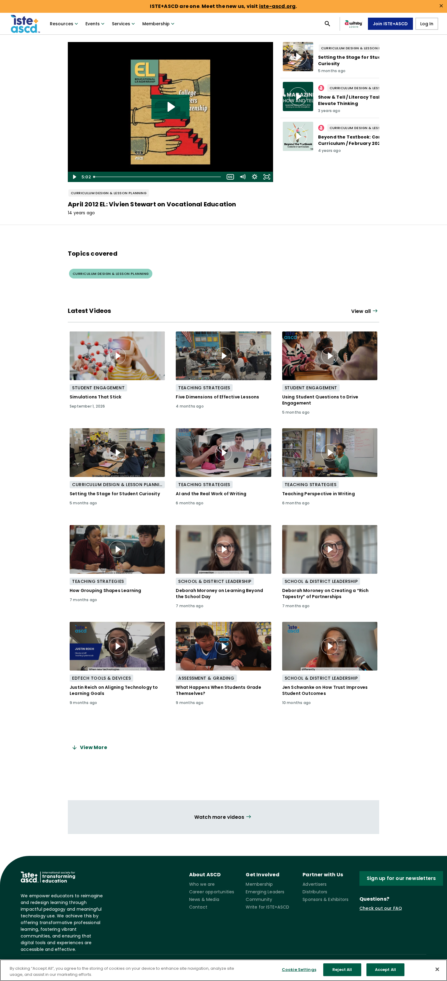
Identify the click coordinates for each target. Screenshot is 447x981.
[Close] (437, 969)
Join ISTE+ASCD (390, 24)
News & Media (204, 899)
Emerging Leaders (265, 892)
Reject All (342, 969)
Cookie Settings (299, 969)
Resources (61, 24)
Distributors (315, 892)
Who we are (202, 884)
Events (92, 24)
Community (259, 899)
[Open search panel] (327, 23)
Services (121, 24)
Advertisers (315, 884)
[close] (441, 6)
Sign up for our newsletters (401, 878)
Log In (426, 24)
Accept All (385, 969)
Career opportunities (211, 892)
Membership (156, 24)
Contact (198, 907)
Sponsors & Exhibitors (325, 899)
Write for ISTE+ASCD (267, 907)
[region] (223, 970)
